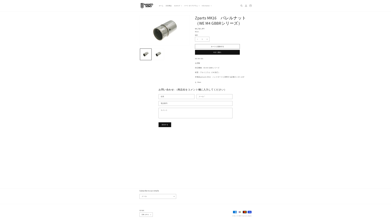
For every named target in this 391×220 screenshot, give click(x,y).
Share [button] (199, 82)
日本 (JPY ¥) (145, 214)
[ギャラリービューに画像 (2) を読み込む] (158, 54)
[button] (178, 6)
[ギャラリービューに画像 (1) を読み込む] (146, 54)
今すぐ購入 (217, 52)
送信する (165, 125)
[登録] (174, 196)
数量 (196, 35)
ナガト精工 (239, 216)
